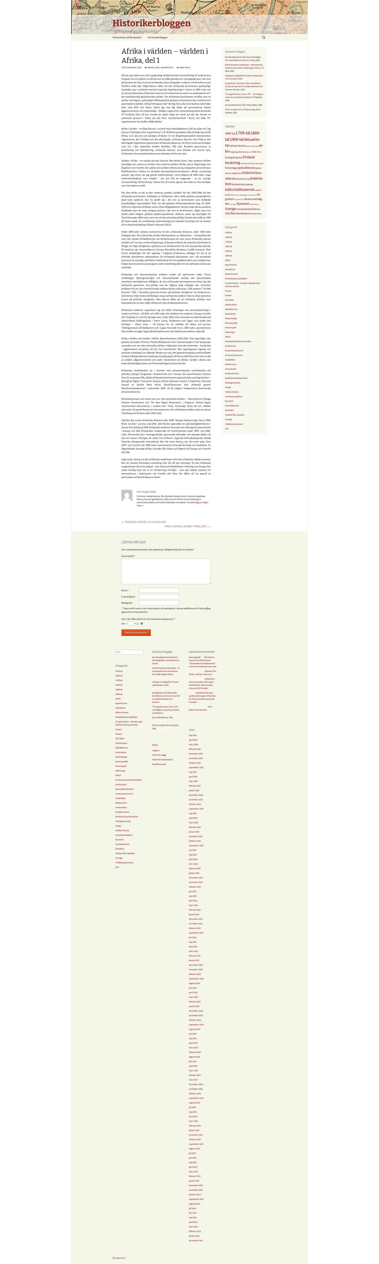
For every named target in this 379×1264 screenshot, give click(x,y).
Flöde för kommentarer (162, 759)
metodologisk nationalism (247, 195)
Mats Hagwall (194, 657)
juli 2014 (192, 1208)
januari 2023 (194, 873)
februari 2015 (195, 1176)
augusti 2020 (194, 983)
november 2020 (196, 969)
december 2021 (196, 919)
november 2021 (196, 923)
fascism (239, 157)
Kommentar (128, 556)
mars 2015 (193, 1171)
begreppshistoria (238, 152)
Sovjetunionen (254, 204)
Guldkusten (237, 173)
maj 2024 (193, 813)
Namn (125, 590)
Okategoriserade (232, 382)
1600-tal (230, 133)
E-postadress (128, 596)
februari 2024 (195, 827)
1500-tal (228, 232)
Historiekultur (231, 318)
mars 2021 (193, 951)
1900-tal (150, 67)
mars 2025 (193, 781)
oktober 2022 (195, 886)
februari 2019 (195, 1052)
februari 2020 (195, 1001)
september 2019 (196, 1024)
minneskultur (239, 199)
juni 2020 (192, 988)
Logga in (156, 750)
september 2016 (196, 1098)
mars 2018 (193, 1070)
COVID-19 (255, 152)
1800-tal (228, 246)
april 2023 (193, 859)
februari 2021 (195, 955)
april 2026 (193, 740)
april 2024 (193, 818)
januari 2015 (194, 1180)
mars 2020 (193, 997)
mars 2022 (193, 905)
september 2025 (196, 767)
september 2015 (196, 1144)
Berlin (248, 152)
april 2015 (193, 1167)
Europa (229, 157)
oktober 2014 (195, 1194)
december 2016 (196, 1084)
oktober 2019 (195, 1020)
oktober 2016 (195, 1093)
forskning (232, 162)
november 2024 (196, 799)
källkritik (249, 184)
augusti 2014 (194, 1203)
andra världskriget (252, 146)
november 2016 (196, 1089)
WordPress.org (159, 764)
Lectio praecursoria (233, 355)
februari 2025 (195, 785)
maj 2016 (193, 1112)
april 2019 (193, 1043)
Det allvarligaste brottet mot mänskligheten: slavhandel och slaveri (165, 660)
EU (260, 152)
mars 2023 (193, 864)
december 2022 (196, 877)
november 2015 (196, 1134)
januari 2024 (194, 831)
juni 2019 (192, 1033)
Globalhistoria (167, 67)
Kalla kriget (230, 332)
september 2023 (196, 845)
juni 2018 (192, 1061)
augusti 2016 (194, 1102)
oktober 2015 (195, 1139)
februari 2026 (195, 749)
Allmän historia (231, 274)
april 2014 (193, 1222)
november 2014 (196, 1190)
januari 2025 (194, 790)
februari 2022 (195, 909)
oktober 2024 (195, 804)
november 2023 (196, 836)
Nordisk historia (232, 373)
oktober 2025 (195, 762)
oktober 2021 (195, 928)
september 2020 (196, 978)
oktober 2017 (195, 1075)
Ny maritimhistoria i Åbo (235, 105)
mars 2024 (193, 822)
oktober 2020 (195, 974)
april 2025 (193, 776)
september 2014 (196, 1199)
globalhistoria (246, 167)
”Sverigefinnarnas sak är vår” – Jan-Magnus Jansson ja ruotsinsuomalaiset (166, 709)
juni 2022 (192, 891)
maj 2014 (193, 1217)
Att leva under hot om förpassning (240, 109)
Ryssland (243, 204)
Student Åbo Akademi (234, 414)
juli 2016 (192, 1107)
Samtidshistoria (232, 405)
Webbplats (127, 602)
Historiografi (230, 327)
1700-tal (243, 133)
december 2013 (196, 1240)
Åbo (233, 213)
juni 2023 (192, 850)
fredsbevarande (245, 163)
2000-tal (228, 255)
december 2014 (196, 1185)
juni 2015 (192, 1157)
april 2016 (193, 1116)
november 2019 (196, 1015)
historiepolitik (231, 323)
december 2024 (196, 795)
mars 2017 (193, 1079)
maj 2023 (193, 854)
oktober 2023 (195, 841)
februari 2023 (195, 868)
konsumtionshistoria (234, 350)
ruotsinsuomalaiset (233, 396)
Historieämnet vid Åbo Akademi (127, 37)
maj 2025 (193, 772)
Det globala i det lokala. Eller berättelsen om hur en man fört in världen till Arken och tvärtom (244, 86)
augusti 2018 (194, 1056)
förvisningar (231, 167)
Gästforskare (231, 304)
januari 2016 (194, 1130)
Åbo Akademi (243, 213)
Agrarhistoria (231, 264)
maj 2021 (193, 942)
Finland (249, 157)
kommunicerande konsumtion (238, 341)
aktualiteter (230, 269)
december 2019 (196, 1010)
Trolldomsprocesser (234, 424)
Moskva (248, 199)
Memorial (235, 195)
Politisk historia (232, 392)
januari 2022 (194, 914)
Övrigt (228, 387)
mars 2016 (193, 1121)
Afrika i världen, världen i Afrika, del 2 (188, 526)
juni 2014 (192, 1213)
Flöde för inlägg (159, 755)
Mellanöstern (231, 364)
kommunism (238, 184)
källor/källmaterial (239, 189)
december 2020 (196, 965)
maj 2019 (193, 1038)
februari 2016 (195, 1125)
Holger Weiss (184, 67)
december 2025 (196, 753)
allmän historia (238, 145)
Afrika (157, 67)
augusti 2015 (194, 1148)
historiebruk (230, 313)
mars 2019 (193, 1047)
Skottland (229, 410)
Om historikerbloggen (158, 37)
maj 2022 (193, 896)
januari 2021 (194, 960)
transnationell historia (248, 209)
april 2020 (193, 992)
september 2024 (196, 808)
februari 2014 (195, 1231)
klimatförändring (242, 178)
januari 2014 (194, 1236)
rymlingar (233, 204)
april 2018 (193, 1066)
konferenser (230, 346)
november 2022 (196, 882)
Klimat (228, 336)
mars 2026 (193, 744)
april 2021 (193, 946)
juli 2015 (192, 1153)
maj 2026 (193, 735)
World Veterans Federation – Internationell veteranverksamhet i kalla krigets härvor (166, 671)
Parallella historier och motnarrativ (143, 522)
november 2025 (196, 758)
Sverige (230, 209)
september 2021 (196, 932)
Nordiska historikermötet (236, 378)
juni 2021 (192, 937)
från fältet (229, 300)
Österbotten (255, 213)
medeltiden (230, 359)
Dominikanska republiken (236, 278)
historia (248, 172)
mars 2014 (193, 1226)
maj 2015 (193, 1162)
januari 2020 (194, 1006)
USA (227, 213)
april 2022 (193, 900)
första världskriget (257, 163)
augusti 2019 (194, 1029)
